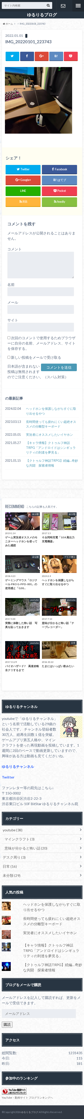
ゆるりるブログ (42, 14)
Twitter (8, 777)
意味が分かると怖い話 (25, 848)
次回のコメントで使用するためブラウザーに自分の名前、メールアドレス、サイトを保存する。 (41, 343)
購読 (7, 1024)
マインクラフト (19, 839)
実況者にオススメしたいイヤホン (49, 434)
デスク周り (14, 857)
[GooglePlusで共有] (42, 56)
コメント (14, 249)
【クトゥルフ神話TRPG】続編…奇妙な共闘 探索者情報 (52, 463)
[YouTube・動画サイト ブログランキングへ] (14, 1092)
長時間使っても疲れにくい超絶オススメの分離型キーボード (51, 424)
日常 (10, 866)
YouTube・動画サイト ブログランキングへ (27, 1097)
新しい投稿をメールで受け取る (36, 357)
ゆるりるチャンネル (18, 766)
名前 (11, 284)
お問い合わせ (63, 6)
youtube (12, 830)
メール (12, 302)
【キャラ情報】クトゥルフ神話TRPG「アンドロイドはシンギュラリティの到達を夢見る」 (51, 447)
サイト (12, 320)
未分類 (11, 875)
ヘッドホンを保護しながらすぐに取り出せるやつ (51, 411)
